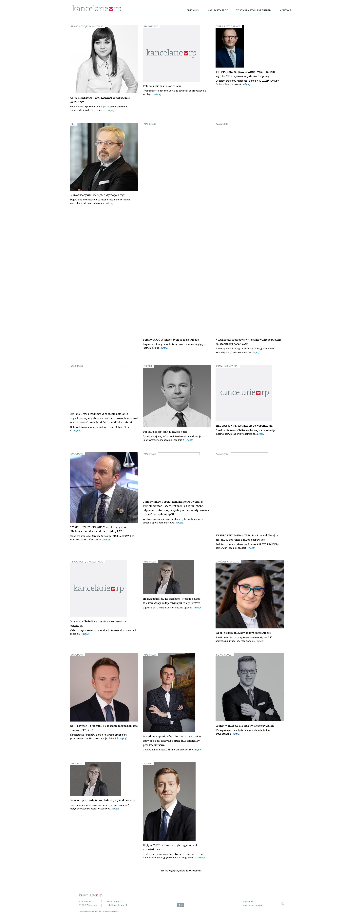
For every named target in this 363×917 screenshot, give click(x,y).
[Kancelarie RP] (97, 12)
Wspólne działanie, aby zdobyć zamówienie (243, 632)
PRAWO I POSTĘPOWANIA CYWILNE (87, 26)
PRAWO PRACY (151, 26)
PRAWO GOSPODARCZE (227, 366)
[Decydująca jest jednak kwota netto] (177, 396)
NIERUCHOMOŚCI (224, 655)
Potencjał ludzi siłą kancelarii (162, 86)
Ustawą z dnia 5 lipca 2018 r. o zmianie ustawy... (168, 749)
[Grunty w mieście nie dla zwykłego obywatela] (250, 687)
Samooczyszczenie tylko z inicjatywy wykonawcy (102, 800)
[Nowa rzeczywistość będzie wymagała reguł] (104, 157)
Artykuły (193, 10)
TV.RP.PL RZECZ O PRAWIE (228, 26)
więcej (110, 110)
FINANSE (147, 763)
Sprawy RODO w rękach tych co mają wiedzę (171, 339)
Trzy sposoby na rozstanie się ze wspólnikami (245, 425)
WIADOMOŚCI (150, 124)
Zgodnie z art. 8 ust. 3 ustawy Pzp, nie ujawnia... (168, 607)
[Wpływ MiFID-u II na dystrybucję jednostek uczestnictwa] (177, 801)
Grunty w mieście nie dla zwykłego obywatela (245, 725)
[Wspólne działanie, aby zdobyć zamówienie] (250, 594)
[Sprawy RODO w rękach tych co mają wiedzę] (177, 229)
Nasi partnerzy (217, 10)
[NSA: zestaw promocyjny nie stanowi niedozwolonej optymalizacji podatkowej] (250, 229)
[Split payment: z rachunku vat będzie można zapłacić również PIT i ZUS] (104, 687)
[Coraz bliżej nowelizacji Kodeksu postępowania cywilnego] (104, 59)
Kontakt (285, 10)
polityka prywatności (253, 905)
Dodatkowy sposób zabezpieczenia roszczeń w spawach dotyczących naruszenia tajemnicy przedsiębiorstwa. (172, 741)
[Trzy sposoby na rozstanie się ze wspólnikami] (250, 393)
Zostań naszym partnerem (253, 10)
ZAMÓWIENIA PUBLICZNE (227, 562)
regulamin (248, 901)
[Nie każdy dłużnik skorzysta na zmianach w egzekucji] (104, 588)
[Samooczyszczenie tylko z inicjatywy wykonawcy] (104, 779)
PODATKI (148, 366)
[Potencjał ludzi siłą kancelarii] (177, 53)
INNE (73, 124)
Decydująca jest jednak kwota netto (165, 431)
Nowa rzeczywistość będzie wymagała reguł (98, 195)
